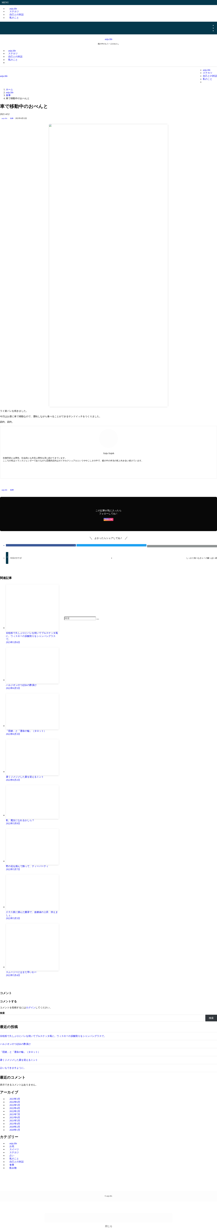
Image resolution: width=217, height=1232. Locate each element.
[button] (8, 62)
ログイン (30, 1007)
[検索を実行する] (98, 619)
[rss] (216, 30)
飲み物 (13, 1168)
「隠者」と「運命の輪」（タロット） (20, 1052)
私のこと (14, 17)
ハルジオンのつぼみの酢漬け (15, 1044)
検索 (2, 1013)
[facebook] (216, 25)
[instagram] (216, 28)
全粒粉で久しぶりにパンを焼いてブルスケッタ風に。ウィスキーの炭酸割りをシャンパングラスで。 (53, 1036)
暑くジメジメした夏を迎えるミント (19, 1060)
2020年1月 (14, 1130)
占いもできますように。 (13, 1068)
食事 (11, 118)
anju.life (108, 39)
